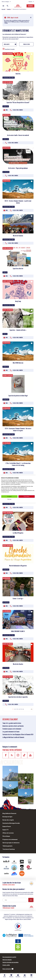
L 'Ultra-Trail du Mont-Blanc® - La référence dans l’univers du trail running (18, 464)
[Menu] (3, 6)
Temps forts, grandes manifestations (12, 723)
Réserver (30, 6)
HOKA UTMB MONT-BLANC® (18, 631)
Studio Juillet (6, 965)
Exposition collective (18, 269)
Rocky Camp (18, 301)
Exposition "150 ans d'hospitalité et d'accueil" (18, 102)
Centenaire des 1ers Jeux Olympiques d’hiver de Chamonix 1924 (18, 734)
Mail (7, 110)
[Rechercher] (7, 6)
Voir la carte (7, 44)
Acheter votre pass (9, 884)
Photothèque (6, 836)
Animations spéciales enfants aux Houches (13, 726)
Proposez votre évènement (10, 839)
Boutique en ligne (7, 816)
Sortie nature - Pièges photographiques (18, 168)
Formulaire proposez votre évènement (12, 729)
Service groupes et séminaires (11, 842)
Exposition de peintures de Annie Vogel (18, 396)
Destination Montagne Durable (11, 823)
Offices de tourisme (8, 833)
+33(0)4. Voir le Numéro (17, 110)
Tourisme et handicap (9, 849)
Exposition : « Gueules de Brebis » (18, 330)
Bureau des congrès (8, 820)
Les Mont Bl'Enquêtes (18, 533)
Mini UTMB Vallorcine (18, 363)
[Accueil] (18, 6)
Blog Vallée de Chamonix (9, 813)
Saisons (30, 1)
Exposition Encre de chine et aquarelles (18, 697)
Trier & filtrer (26, 44)
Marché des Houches (18, 664)
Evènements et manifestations (19, 9)
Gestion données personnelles (10, 962)
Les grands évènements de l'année (11, 732)
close (31, 18)
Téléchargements (7, 846)
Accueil (3, 9)
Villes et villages (5, 1)
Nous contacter (7, 968)
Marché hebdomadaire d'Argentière (18, 566)
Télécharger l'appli (8, 908)
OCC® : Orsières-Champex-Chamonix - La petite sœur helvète (18, 202)
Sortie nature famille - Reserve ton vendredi (18, 135)
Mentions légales (7, 959)
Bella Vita (18, 74)
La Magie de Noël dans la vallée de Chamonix (13, 737)
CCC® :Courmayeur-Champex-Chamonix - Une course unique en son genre (18, 429)
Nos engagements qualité (9, 957)
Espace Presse (7, 826)
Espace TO (5, 829)
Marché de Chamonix (18, 236)
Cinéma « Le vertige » (18, 599)
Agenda (9, 9)
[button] (16, 424)
